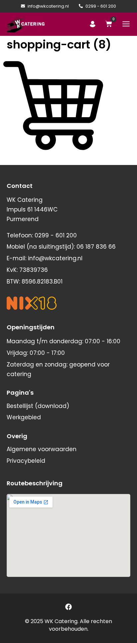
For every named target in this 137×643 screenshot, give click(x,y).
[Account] (92, 24)
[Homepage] (26, 24)
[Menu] (126, 24)
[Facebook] (68, 606)
